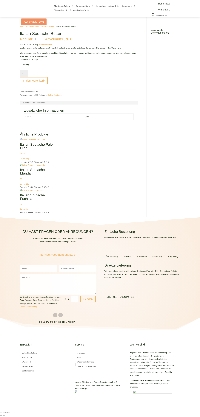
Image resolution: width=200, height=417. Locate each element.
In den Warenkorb (34, 80)
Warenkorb (164, 9)
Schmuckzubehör (78, 10)
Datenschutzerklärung (28, 307)
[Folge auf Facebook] (55, 315)
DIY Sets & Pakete (62, 6)
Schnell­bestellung (29, 353)
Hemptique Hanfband (106, 6)
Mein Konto (27, 357)
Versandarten (27, 366)
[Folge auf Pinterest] (60, 315)
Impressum (82, 353)
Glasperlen (59, 10)
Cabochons (126, 6)
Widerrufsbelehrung (85, 362)
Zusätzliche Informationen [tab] (34, 103)
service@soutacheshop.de (57, 254)
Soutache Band (83, 6)
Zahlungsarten (28, 371)
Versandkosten (45, 45)
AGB (79, 357)
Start (22, 26)
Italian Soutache (47, 26)
